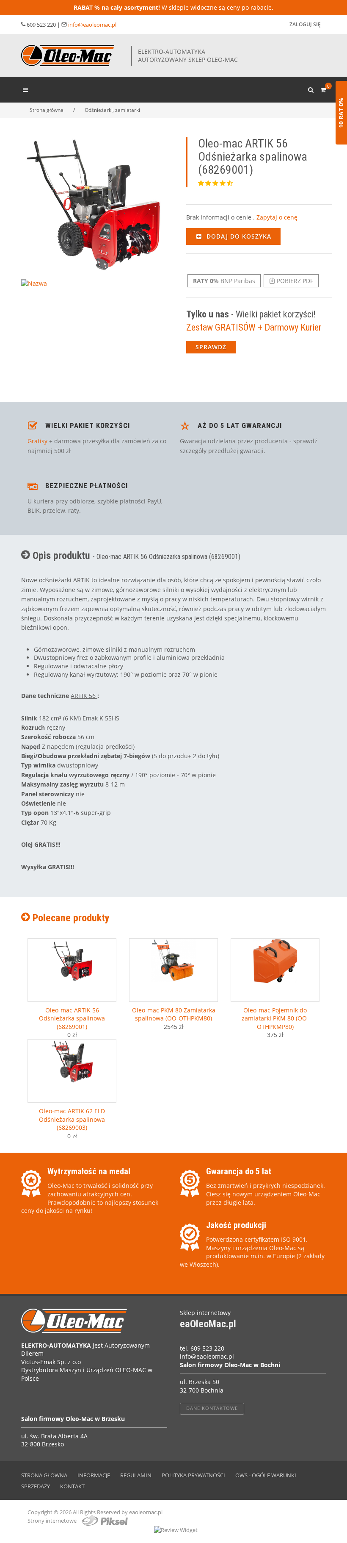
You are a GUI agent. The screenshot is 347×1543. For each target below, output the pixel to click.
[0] (323, 89)
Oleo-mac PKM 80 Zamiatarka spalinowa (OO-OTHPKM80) (173, 1014)
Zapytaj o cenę (276, 217)
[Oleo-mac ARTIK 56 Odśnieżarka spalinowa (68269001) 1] (94, 204)
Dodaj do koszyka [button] (237, 236)
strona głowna (44, 1475)
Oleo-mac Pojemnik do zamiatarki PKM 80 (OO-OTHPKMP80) (275, 1018)
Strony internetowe (53, 1520)
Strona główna (46, 110)
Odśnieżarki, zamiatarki (112, 110)
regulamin (135, 1475)
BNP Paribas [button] (224, 281)
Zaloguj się (305, 24)
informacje (93, 1475)
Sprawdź (211, 347)
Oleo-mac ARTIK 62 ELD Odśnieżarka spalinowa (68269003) (72, 1119)
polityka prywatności (193, 1475)
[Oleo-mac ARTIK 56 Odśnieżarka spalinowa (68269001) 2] (35, 291)
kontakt (72, 1486)
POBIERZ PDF (294, 281)
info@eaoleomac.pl (92, 24)
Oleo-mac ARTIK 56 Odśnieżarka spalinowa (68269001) (72, 1018)
